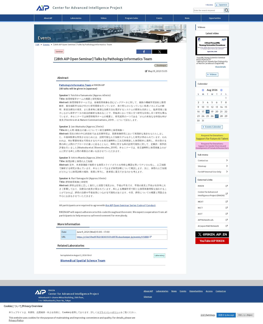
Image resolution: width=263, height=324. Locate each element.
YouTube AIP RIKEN (212, 241)
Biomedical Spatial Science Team (82, 260)
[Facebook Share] (144, 51)
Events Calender (213, 127)
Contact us (203, 160)
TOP (37, 45)
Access (210, 5)
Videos (104, 18)
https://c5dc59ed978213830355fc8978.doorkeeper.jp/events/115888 (113, 237)
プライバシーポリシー (110, 312)
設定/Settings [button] (208, 315)
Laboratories (75, 18)
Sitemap (202, 166)
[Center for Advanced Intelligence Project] (78, 8)
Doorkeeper (161, 65)
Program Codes (131, 18)
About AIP (48, 18)
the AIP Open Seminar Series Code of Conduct (130, 205)
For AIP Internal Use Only (209, 172)
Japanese (223, 5)
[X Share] (159, 51)
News (187, 18)
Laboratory (159, 255)
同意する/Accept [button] (226, 315)
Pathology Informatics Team (75, 85)
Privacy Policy (16, 320)
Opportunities (215, 18)
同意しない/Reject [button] (245, 315)
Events (159, 18)
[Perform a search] (226, 10)
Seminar (59, 52)
